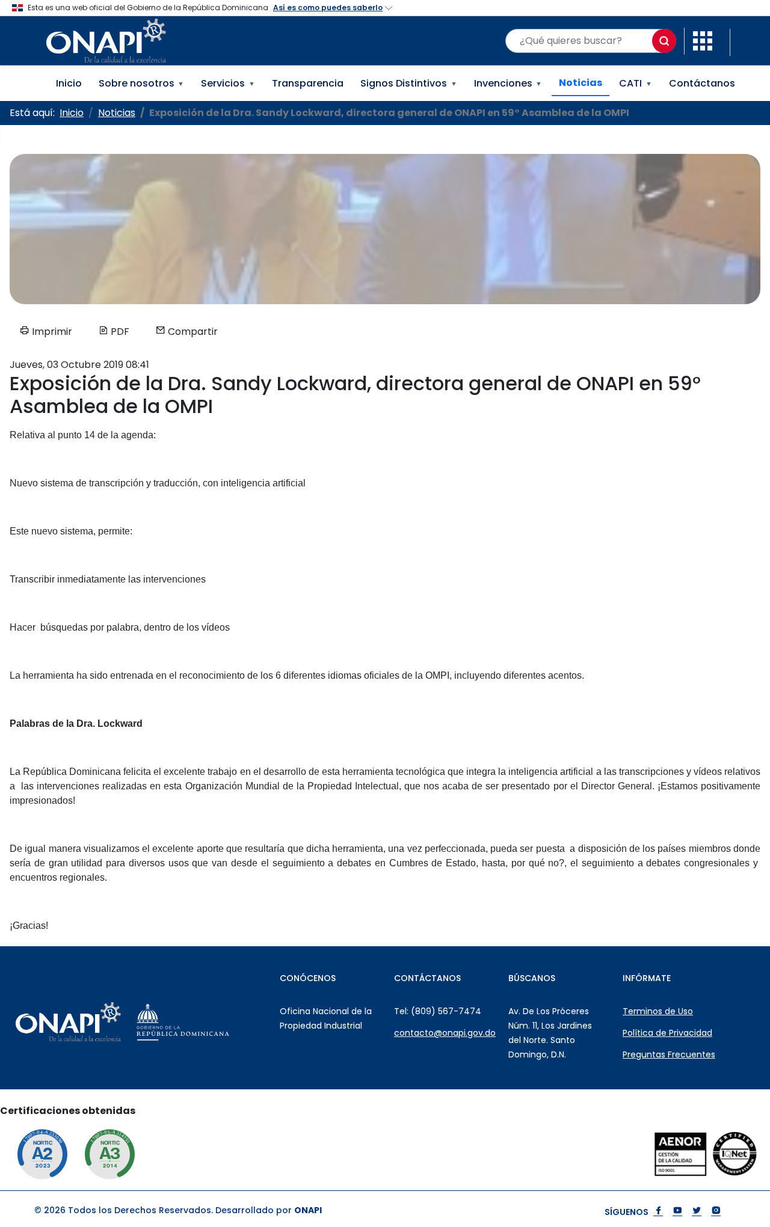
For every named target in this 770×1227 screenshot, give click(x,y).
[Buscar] (664, 41)
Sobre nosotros (142, 83)
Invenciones (508, 83)
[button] (702, 40)
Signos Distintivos (408, 83)
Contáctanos (702, 83)
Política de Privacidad (667, 1033)
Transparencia (307, 83)
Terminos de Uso (658, 1011)
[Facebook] (658, 1212)
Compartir (191, 331)
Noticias (580, 83)
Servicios (228, 83)
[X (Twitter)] (696, 1212)
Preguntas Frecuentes (669, 1054)
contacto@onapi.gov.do (445, 1033)
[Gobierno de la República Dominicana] (209, 1022)
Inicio (69, 83)
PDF (118, 331)
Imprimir (50, 331)
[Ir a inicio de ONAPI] (94, 1022)
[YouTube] (677, 1212)
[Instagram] (716, 1212)
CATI (635, 83)
